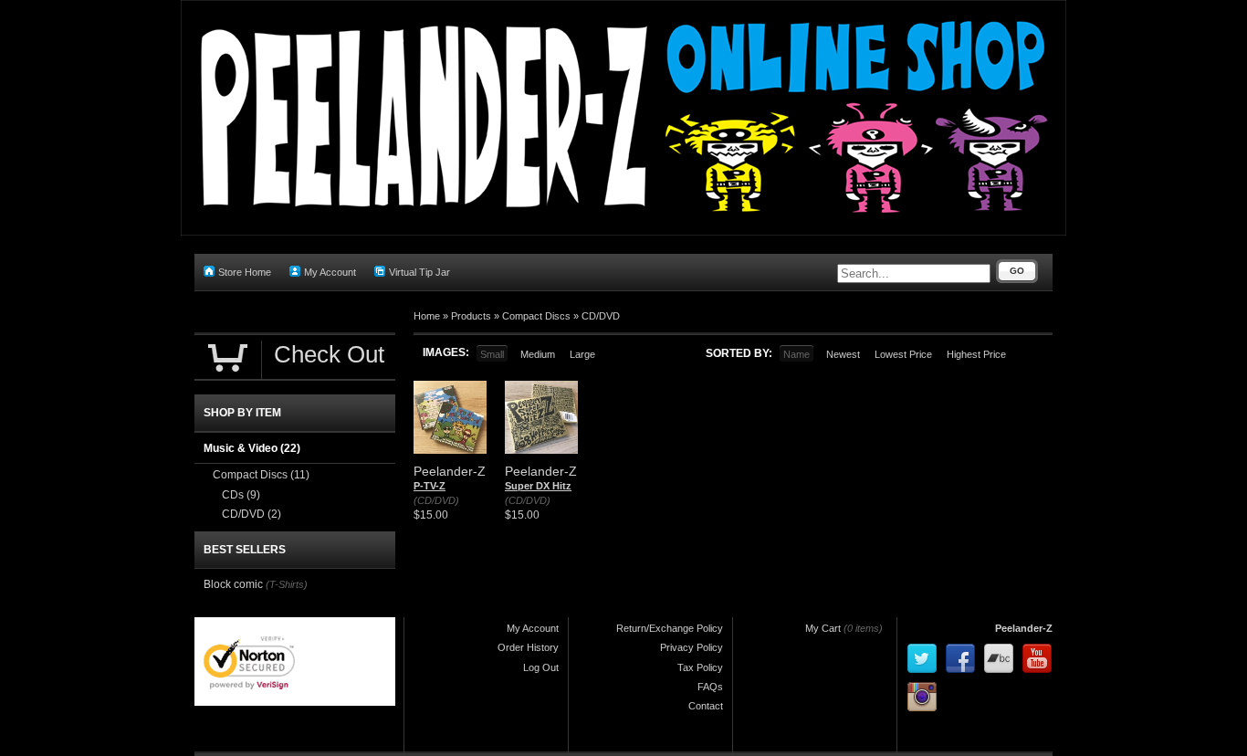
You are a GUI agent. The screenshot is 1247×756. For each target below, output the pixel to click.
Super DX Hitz (538, 485)
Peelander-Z (1024, 628)
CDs (241, 494)
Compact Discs (536, 315)
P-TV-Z (429, 485)
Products (471, 315)
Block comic (233, 584)
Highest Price (976, 354)
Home (427, 315)
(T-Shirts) (287, 584)
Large (582, 354)
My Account (330, 272)
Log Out (541, 667)
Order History (528, 647)
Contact (705, 705)
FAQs (710, 686)
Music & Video (252, 448)
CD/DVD (601, 315)
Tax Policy (700, 667)
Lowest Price (903, 354)
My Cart (823, 628)
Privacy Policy (691, 647)
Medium (537, 354)
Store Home (244, 272)
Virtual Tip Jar (419, 272)
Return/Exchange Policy (669, 628)
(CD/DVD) (436, 500)
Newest (843, 354)
